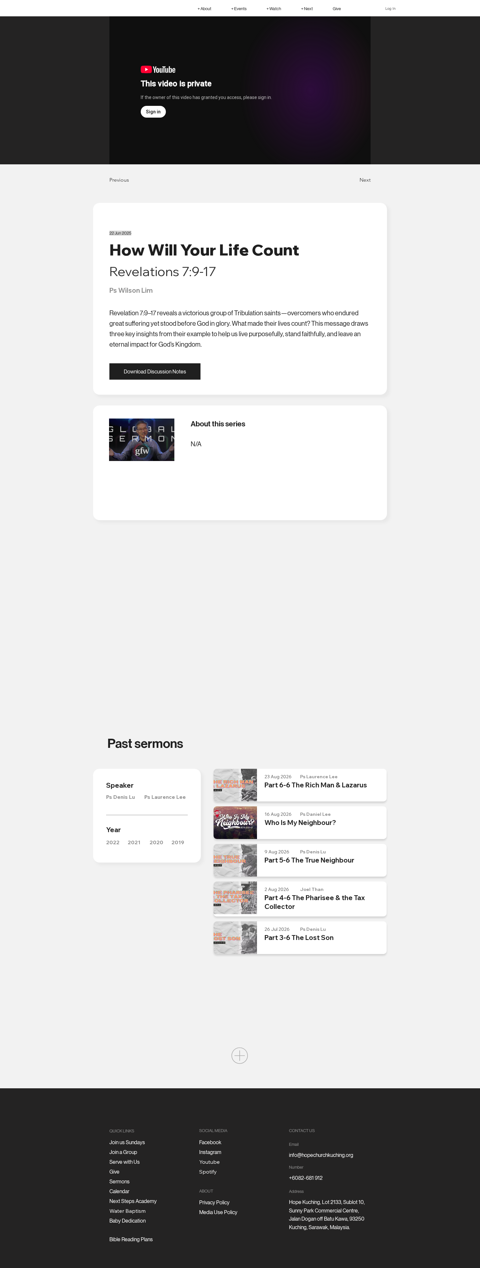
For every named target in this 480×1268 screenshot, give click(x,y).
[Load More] (239, 1055)
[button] (204, 8)
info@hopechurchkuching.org (321, 1155)
